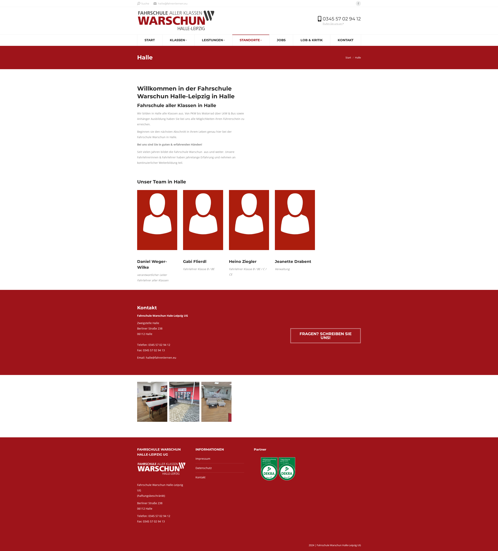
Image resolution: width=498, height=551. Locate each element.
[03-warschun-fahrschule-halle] (216, 402)
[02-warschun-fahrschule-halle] (184, 402)
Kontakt (200, 477)
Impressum (203, 458)
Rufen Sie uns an (333, 23)
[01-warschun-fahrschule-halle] (152, 402)
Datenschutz (204, 468)
